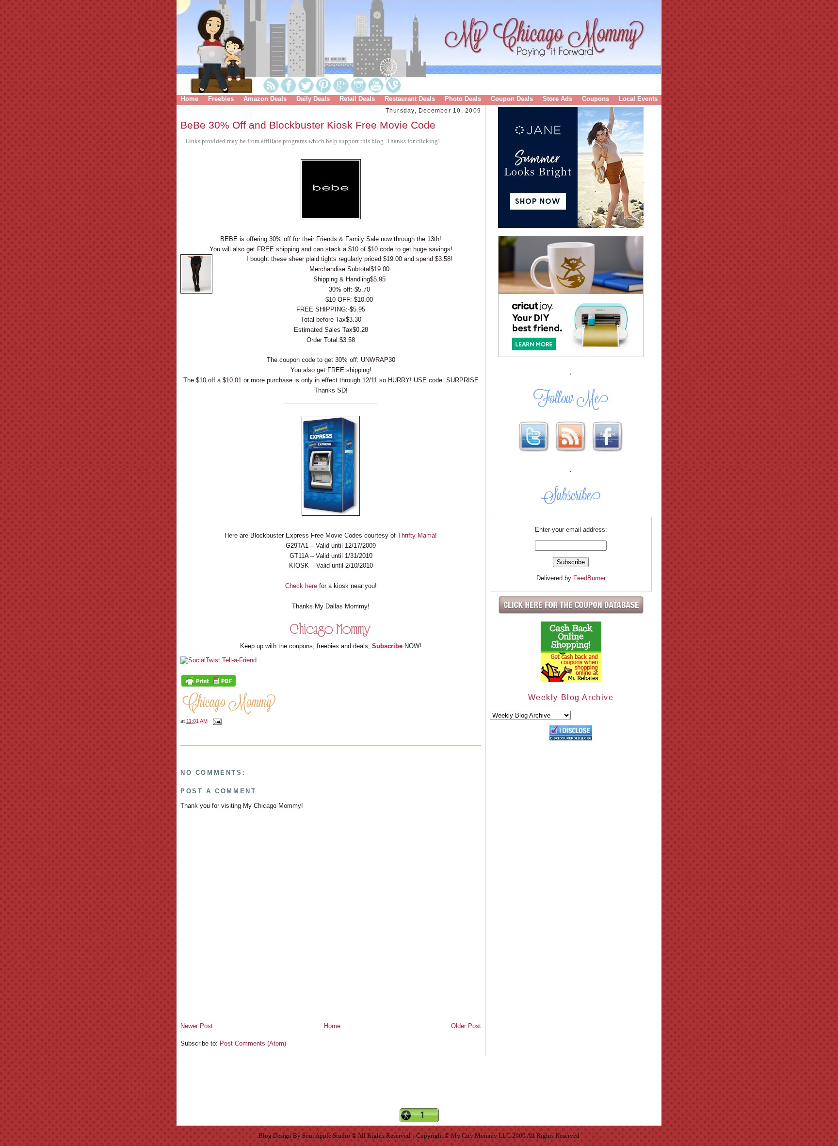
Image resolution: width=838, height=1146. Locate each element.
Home (189, 98)
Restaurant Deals (410, 98)
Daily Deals (313, 98)
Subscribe (387, 646)
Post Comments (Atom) (253, 1043)
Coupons (595, 98)
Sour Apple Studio (327, 1135)
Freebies (221, 98)
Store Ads (557, 98)
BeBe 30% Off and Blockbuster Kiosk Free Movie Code (307, 125)
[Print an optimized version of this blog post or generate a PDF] (208, 685)
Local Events (638, 98)
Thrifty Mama (416, 535)
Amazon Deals (265, 98)
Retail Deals (357, 98)
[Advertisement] (419, 1090)
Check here (301, 585)
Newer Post (196, 1026)
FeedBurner (589, 578)
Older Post (466, 1026)
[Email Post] (216, 721)
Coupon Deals (512, 98)
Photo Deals (463, 98)
